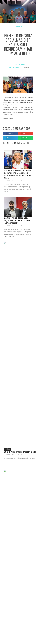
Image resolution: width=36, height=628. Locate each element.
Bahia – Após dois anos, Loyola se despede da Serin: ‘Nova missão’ (18, 220)
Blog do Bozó (16, 181)
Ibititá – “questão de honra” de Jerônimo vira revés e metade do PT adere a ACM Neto (18, 174)
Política (18, 27)
